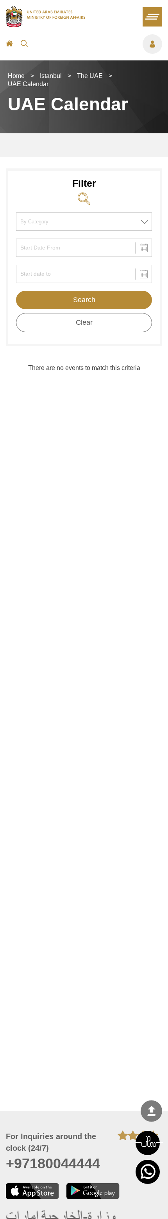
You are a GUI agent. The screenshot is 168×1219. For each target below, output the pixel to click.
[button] (148, 1143)
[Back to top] (151, 1111)
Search (84, 300)
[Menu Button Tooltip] (99, 44)
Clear (84, 322)
